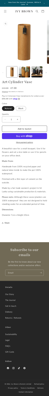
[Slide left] (3, 72)
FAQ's (7, 346)
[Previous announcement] (5, 3)
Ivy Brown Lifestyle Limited (21, 384)
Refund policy (39, 384)
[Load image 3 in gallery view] (36, 71)
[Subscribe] (41, 273)
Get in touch (10, 306)
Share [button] (7, 223)
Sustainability (11, 334)
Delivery (8, 312)
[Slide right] (46, 72)
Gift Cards (9, 352)
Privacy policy (13, 388)
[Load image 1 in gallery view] (12, 71)
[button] (5, 11)
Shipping (5, 91)
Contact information (26, 392)
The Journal (10, 300)
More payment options (24, 142)
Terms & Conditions (28, 388)
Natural (8, 108)
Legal (7, 340)
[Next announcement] (44, 3)
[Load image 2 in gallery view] (24, 71)
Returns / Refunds (13, 318)
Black (20, 108)
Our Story (9, 294)
